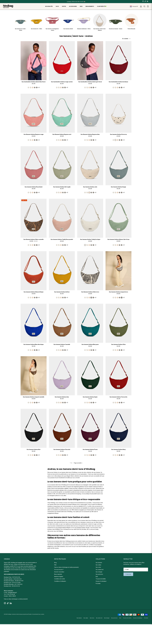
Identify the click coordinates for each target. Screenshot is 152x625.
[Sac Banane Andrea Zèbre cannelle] (34, 218)
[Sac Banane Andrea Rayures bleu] (90, 113)
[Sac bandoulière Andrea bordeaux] (118, 60)
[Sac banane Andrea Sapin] (90, 375)
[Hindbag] (8, 6)
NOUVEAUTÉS (49, 6)
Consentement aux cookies (38, 614)
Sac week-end (99, 569)
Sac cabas (98, 565)
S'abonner (128, 574)
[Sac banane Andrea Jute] (90, 165)
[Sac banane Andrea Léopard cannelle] (34, 375)
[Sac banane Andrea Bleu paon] (90, 323)
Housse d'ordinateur (101, 581)
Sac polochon (99, 574)
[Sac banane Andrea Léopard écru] (118, 270)
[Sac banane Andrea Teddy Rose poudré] (62, 218)
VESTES (64, 6)
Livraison (69, 1)
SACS (57, 6)
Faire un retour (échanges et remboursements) (66, 567)
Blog (55, 562)
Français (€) (135, 6)
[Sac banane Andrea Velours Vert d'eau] (118, 218)
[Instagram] (143, 1)
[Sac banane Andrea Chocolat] (62, 428)
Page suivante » (78, 463)
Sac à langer (99, 571)
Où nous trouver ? (59, 569)
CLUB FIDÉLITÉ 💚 (101, 6)
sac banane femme (61, 527)
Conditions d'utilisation (60, 581)
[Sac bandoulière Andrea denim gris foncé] (90, 60)
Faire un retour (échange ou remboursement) (16, 599)
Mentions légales (58, 576)
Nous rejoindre (58, 574)
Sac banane (99, 562)
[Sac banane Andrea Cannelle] (62, 323)
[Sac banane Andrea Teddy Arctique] (90, 218)
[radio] (28, 87)
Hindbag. (9, 614)
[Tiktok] (145, 1)
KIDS (81, 6)
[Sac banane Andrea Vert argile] (62, 165)
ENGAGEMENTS (90, 6)
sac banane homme (80, 527)
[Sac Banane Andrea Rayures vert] (62, 113)
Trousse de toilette (101, 578)
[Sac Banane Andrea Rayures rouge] (34, 113)
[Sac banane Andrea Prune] (90, 428)
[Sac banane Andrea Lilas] (62, 375)
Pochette (98, 583)
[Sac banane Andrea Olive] (118, 323)
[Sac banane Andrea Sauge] (118, 165)
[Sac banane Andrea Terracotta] (118, 375)
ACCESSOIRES (73, 6)
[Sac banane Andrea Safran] (62, 270)
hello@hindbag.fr (12, 592)
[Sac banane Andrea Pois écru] (118, 113)
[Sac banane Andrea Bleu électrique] (34, 323)
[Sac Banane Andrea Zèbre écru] (90, 270)
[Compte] (140, 6)
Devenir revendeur (59, 571)
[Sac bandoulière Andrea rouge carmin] (62, 60)
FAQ (55, 565)
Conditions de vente (59, 578)
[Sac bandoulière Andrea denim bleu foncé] (34, 60)
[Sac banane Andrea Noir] (34, 428)
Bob (97, 576)
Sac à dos (98, 567)
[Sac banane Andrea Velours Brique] (34, 270)
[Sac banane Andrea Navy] (118, 428)
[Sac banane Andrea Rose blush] (34, 165)
